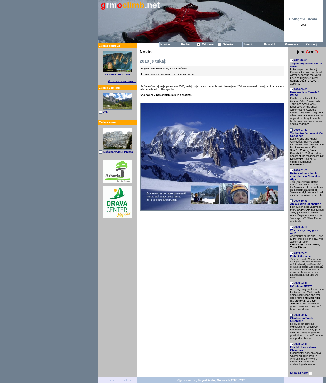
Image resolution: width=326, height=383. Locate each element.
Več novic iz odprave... (122, 81)
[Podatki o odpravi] (117, 71)
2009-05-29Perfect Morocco (300, 255)
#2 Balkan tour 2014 (117, 74)
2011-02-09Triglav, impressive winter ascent (306, 63)
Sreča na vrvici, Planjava (118, 151)
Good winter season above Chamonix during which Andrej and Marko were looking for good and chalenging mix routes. (305, 358)
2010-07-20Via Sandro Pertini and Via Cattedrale (306, 132)
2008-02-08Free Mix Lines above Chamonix (303, 346)
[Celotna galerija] (117, 108)
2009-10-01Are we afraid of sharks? (305, 202)
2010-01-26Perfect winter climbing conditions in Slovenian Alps (305, 175)
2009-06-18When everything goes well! (304, 229)
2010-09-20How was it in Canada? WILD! (304, 92)
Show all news (299, 373)
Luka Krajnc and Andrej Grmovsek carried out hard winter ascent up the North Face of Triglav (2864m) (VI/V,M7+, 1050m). (306, 76)
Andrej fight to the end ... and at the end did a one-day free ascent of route (306, 241)
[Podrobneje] (117, 148)
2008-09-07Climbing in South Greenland (301, 318)
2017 (106, 111)
